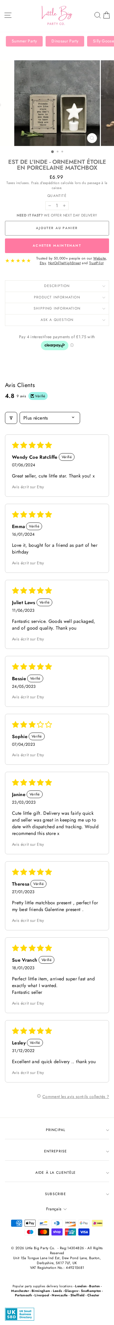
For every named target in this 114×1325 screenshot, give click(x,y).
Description (57, 285)
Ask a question (57, 319)
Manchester (20, 1290)
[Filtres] (11, 418)
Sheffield (77, 1295)
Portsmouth (23, 1295)
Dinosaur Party (64, 41)
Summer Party (24, 41)
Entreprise (55, 1151)
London (81, 1286)
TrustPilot (96, 263)
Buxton (94, 1286)
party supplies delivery (41, 1286)
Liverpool (41, 1295)
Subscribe (55, 1194)
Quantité (57, 195)
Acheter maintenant (57, 245)
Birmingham (41, 1290)
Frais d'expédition (45, 182)
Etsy (43, 263)
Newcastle (60, 1295)
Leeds (57, 1290)
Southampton (91, 1290)
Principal (55, 1129)
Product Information (57, 297)
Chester (93, 1295)
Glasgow (71, 1290)
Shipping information (57, 308)
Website (99, 258)
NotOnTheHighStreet (64, 263)
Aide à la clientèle (55, 1172)
